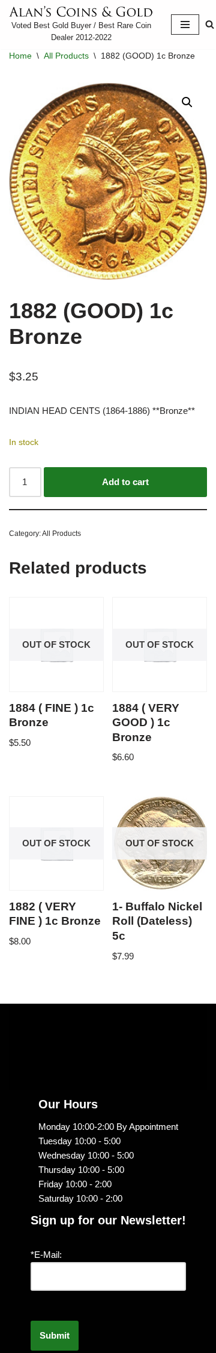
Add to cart (125, 482)
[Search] (209, 24)
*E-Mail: (46, 1255)
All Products (66, 55)
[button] (187, 102)
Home (20, 55)
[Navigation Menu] (185, 24)
